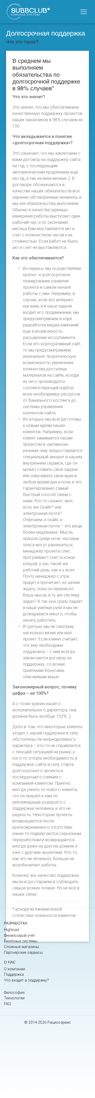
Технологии (14, 998)
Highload (11, 930)
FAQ (7, 1004)
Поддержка (14, 974)
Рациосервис (59, 1022)
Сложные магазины (21, 947)
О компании (14, 969)
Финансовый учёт (19, 935)
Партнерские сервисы (23, 952)
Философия (14, 992)
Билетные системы (20, 941)
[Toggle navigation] (84, 12)
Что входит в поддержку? (26, 980)
